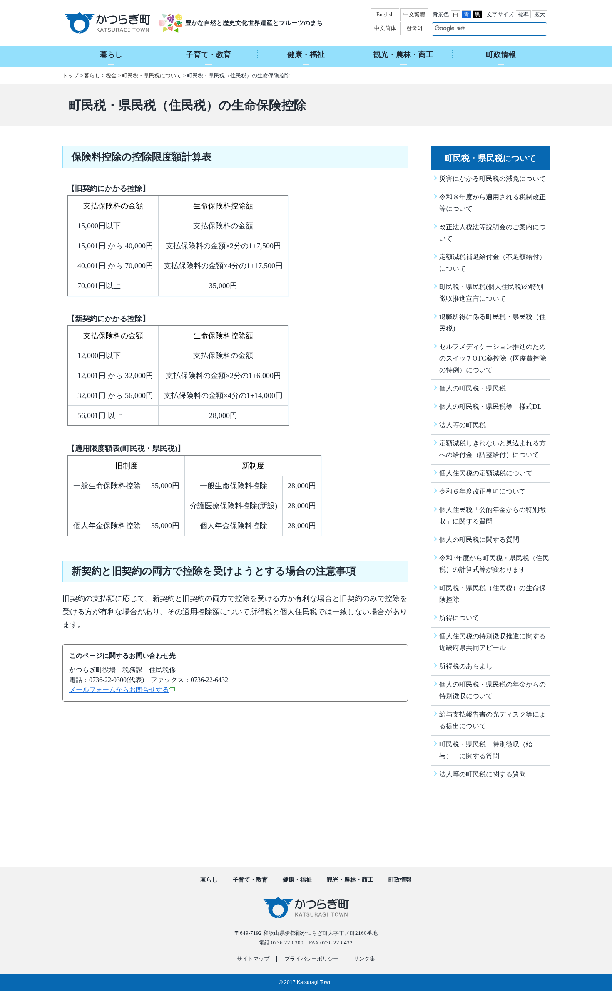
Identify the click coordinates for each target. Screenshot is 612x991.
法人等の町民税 (462, 424)
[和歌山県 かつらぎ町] (117, 22)
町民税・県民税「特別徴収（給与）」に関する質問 (485, 750)
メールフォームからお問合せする (119, 689)
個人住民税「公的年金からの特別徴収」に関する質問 (492, 515)
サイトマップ (253, 958)
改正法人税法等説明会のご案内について (492, 232)
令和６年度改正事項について (482, 491)
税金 (111, 75)
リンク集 (364, 958)
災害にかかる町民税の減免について (492, 178)
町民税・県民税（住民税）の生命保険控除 (492, 593)
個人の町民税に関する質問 (479, 539)
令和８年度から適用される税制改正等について (492, 202)
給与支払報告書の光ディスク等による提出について (492, 720)
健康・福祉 (297, 880)
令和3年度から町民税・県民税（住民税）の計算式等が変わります (494, 563)
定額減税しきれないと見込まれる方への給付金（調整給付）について (492, 449)
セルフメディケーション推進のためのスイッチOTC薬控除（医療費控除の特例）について (492, 358)
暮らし (92, 75)
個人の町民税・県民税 (472, 388)
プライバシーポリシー (311, 958)
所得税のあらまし (466, 666)
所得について (459, 617)
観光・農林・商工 (350, 880)
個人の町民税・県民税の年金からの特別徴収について (492, 690)
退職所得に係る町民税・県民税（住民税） (492, 322)
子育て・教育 (250, 880)
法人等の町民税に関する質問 (482, 774)
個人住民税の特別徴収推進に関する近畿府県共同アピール (492, 642)
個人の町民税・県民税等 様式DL (490, 406)
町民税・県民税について (152, 75)
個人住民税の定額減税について (485, 473)
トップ (70, 75)
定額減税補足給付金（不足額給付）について (492, 262)
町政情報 (400, 880)
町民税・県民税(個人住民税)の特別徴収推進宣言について (491, 292)
